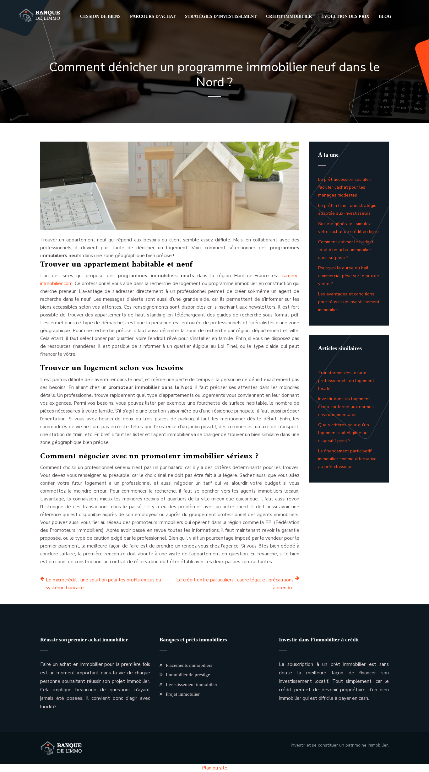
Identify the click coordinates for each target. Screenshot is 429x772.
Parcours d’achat (153, 16)
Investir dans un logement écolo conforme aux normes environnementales (346, 407)
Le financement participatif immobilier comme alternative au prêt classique (347, 459)
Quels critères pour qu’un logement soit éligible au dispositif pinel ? (343, 433)
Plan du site (214, 768)
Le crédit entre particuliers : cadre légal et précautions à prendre (235, 584)
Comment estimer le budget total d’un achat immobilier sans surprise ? (345, 250)
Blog (385, 16)
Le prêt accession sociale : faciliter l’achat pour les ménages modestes (344, 187)
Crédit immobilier (289, 16)
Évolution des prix (345, 16)
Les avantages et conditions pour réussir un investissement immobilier (348, 302)
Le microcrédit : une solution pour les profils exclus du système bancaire (103, 584)
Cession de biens (100, 16)
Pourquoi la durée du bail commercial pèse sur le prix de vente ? (348, 276)
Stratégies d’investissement (221, 16)
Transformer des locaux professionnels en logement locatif (346, 380)
